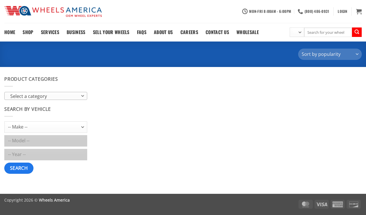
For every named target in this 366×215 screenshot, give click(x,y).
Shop (28, 32)
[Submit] (357, 32)
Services (50, 32)
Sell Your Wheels (111, 32)
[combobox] (45, 96)
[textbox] (44, 96)
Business (76, 32)
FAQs (141, 32)
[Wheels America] (53, 11)
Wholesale (247, 32)
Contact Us (217, 32)
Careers (189, 32)
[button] (342, 11)
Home (9, 32)
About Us (163, 32)
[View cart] (359, 11)
